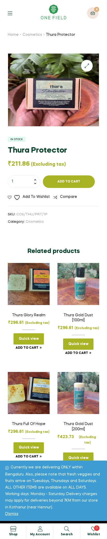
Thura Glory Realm (28, 315)
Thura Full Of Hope (28, 424)
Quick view (29, 339)
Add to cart (68, 181)
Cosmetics (32, 35)
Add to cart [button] (27, 347)
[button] (87, 66)
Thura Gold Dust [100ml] (78, 317)
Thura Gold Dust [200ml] (78, 426)
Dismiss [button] (11, 514)
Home (13, 35)
